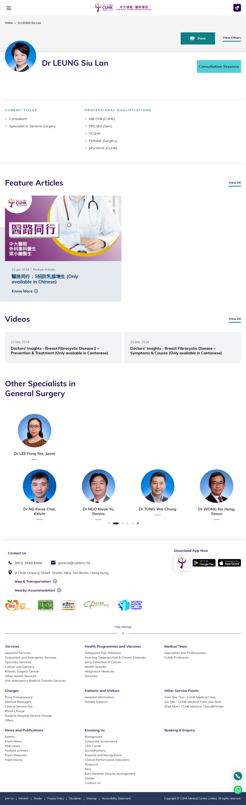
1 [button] (109, 523)
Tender (38, 798)
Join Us (9, 798)
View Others (232, 37)
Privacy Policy (55, 798)
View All (235, 182)
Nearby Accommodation (35, 590)
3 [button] (123, 523)
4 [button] (127, 523)
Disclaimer (75, 798)
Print (201, 38)
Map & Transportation (33, 581)
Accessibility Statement (116, 798)
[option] (34, 437)
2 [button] (116, 523)
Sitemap (91, 798)
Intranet (23, 798)
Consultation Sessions (219, 66)
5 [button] (132, 523)
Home (9, 23)
